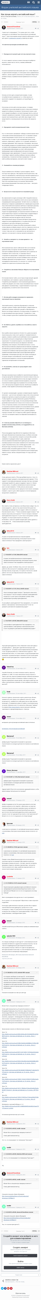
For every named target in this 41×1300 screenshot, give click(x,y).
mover (9, 716)
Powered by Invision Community (20, 1297)
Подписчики (18, 1275)
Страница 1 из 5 (20, 22)
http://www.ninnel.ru (14, 707)
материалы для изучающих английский (13, 728)
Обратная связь (20, 1293)
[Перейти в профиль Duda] (4, 692)
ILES (3, 833)
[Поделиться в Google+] (8, 1288)
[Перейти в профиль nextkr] (4, 1001)
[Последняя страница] (39, 22)
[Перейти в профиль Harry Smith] (4, 501)
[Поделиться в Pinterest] (11, 1288)
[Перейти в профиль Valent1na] (4, 667)
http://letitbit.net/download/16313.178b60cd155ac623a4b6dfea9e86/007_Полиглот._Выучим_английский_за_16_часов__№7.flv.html (20, 1090)
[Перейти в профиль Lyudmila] (4, 877)
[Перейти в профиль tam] (4, 549)
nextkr (9, 1000)
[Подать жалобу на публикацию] (35, 28)
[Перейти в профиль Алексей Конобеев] (4, 27)
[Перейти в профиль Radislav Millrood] (4, 472)
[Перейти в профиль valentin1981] (4, 937)
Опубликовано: (15, 28)
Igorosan (10, 823)
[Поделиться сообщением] (38, 28)
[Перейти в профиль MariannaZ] (4, 737)
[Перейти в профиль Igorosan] (4, 824)
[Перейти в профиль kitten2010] (4, 532)
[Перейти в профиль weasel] (4, 799)
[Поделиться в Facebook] (5, 1288)
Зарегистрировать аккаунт (20, 1255)
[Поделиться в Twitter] (2, 1288)
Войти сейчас (20, 1267)
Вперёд (35, 22)
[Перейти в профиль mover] (4, 717)
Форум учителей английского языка (20, 7)
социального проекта (15, 38)
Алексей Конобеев (10, 16)
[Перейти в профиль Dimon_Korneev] (4, 771)
